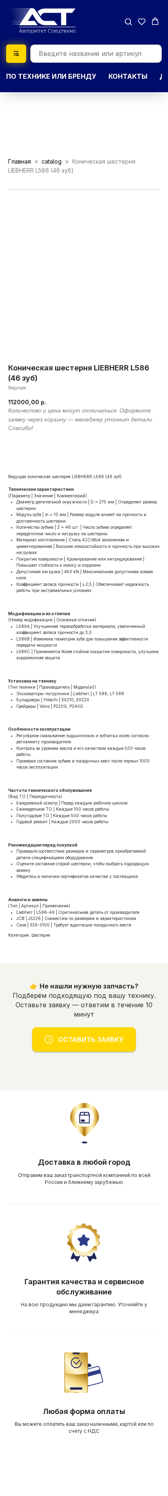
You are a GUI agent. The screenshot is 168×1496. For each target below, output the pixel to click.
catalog (52, 161)
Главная (19, 161)
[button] (128, 21)
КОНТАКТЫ (127, 76)
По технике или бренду (51, 76)
